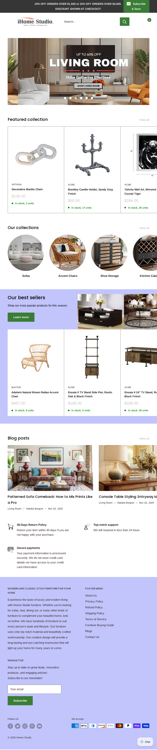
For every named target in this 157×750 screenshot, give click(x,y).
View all (144, 119)
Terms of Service (95, 619)
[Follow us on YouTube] (39, 726)
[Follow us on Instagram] (25, 726)
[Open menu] (9, 21)
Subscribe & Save (139, 6)
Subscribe (20, 700)
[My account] (138, 22)
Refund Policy (94, 607)
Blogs (88, 631)
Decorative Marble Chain (27, 189)
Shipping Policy (94, 613)
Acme (71, 184)
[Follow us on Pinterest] (32, 726)
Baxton (16, 387)
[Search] (124, 21)
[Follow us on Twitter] (17, 726)
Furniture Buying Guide (99, 625)
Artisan (17, 184)
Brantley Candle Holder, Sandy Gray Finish (90, 191)
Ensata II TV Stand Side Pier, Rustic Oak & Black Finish (90, 394)
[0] (146, 21)
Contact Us (92, 637)
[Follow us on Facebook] (10, 726)
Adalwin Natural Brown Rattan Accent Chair (34, 394)
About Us (91, 595)
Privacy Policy (94, 601)
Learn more (21, 317)
